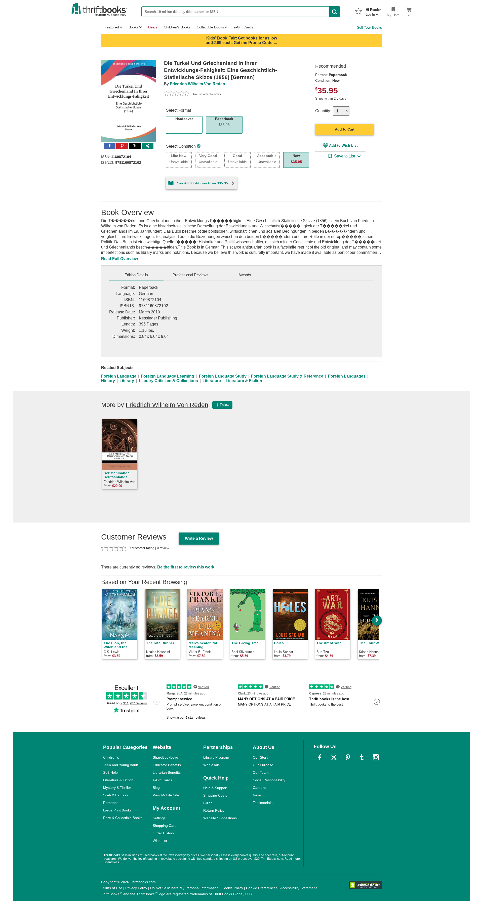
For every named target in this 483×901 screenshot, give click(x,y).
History (108, 381)
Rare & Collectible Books (122, 818)
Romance (110, 803)
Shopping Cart (164, 826)
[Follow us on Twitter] (334, 757)
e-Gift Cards (162, 780)
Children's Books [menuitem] (177, 27)
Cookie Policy (232, 888)
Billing (208, 803)
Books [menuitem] (133, 27)
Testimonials (262, 803)
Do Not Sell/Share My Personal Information (184, 888)
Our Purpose (263, 765)
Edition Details (136, 275)
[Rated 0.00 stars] (176, 94)
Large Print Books (117, 810)
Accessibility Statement (298, 888)
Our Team (261, 772)
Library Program (216, 757)
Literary (126, 381)
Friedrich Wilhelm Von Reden (197, 84)
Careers (259, 788)
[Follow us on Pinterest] (348, 757)
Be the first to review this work (185, 567)
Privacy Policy (136, 888)
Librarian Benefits (167, 772)
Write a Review (199, 538)
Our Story (260, 757)
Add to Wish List (343, 145)
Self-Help (110, 772)
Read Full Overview (119, 259)
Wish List (160, 841)
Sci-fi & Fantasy (115, 795)
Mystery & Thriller (117, 788)
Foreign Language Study (223, 376)
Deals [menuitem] (152, 27)
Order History (163, 833)
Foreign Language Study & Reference (287, 376)
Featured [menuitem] (111, 27)
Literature (212, 381)
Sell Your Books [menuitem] (369, 27)
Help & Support (215, 788)
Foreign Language (118, 376)
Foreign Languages (347, 376)
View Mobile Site (166, 795)
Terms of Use (111, 888)
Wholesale (211, 765)
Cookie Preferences (261, 888)
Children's (111, 757)
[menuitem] (373, 10)
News (257, 795)
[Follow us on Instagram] (376, 757)
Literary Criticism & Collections (168, 381)
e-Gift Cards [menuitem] (243, 27)
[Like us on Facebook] (320, 757)
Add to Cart (344, 129)
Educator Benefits (167, 765)
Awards (244, 275)
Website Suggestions (220, 818)
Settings (159, 818)
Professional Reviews (190, 275)
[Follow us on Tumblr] (362, 757)
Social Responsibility (269, 780)
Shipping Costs (215, 795)
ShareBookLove (165, 757)
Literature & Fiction (244, 381)
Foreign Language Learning (167, 376)
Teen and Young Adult (120, 765)
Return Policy (213, 810)
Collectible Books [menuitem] (210, 27)
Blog (156, 788)
